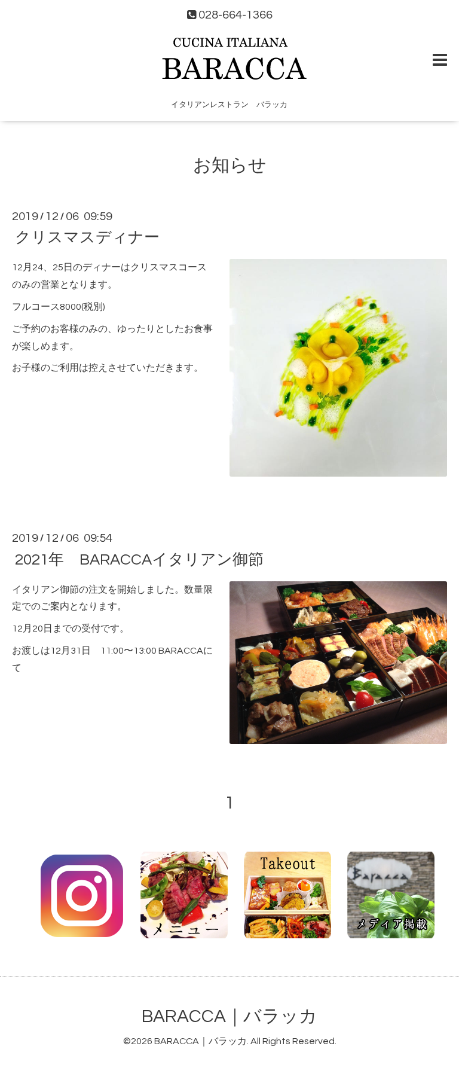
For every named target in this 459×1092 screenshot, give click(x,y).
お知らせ (230, 165)
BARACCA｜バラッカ (229, 1016)
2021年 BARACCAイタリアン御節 (139, 559)
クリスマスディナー (87, 237)
